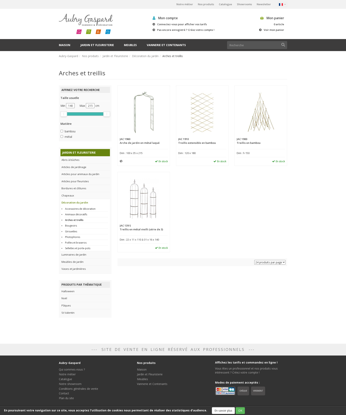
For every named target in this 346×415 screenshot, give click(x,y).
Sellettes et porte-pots (77, 248)
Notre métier (184, 4)
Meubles (130, 45)
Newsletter (264, 4)
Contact (64, 393)
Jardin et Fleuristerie (97, 45)
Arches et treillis (74, 220)
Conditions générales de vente (78, 389)
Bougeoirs (71, 225)
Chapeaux (67, 195)
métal (68, 137)
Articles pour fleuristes (75, 181)
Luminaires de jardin (73, 254)
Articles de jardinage (73, 167)
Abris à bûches (70, 160)
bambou (70, 131)
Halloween (67, 291)
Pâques (66, 305)
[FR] (282, 4)
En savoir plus (223, 410)
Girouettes (71, 231)
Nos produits (206, 4)
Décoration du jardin (145, 56)
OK (240, 410)
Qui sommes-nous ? (72, 369)
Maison (64, 45)
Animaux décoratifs (76, 214)
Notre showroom (70, 384)
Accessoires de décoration (80, 209)
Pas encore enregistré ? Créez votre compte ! (185, 30)
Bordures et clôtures (73, 188)
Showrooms (244, 4)
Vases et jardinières (73, 269)
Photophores (72, 237)
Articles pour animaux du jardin (80, 174)
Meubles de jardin (72, 262)
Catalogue (225, 4)
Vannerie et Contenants (166, 45)
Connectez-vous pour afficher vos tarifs (182, 24)
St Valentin (67, 312)
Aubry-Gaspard (68, 56)
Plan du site (66, 398)
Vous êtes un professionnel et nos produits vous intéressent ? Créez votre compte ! (246, 370)
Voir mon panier (274, 30)
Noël (64, 298)
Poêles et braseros (75, 242)
